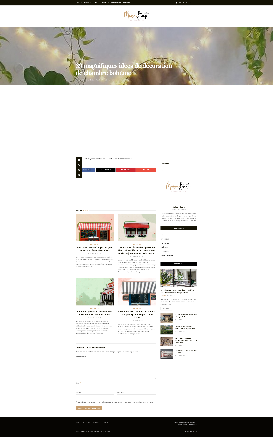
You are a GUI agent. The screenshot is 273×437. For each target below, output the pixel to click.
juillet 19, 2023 (173, 295)
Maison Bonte (85, 431)
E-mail (79, 392)
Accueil (79, 3)
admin (164, 295)
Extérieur (164, 239)
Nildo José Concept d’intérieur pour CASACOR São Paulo (186, 340)
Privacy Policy (97, 422)
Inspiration (116, 3)
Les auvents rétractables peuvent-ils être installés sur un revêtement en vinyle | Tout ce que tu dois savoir (137, 250)
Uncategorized (166, 255)
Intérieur (88, 3)
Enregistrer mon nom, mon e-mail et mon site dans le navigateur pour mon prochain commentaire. (115, 402)
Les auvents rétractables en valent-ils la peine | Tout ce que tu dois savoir (136, 314)
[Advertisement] (136, 106)
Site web (120, 392)
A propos (86, 422)
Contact (126, 3)
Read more (166, 308)
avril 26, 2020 (80, 80)
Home (77, 87)
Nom (78, 383)
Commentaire (82, 356)
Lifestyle (105, 3)
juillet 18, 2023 (181, 331)
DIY (96, 3)
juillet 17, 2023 (181, 355)
